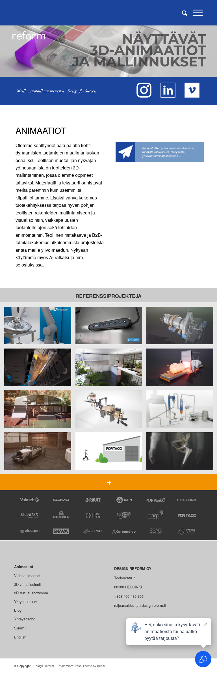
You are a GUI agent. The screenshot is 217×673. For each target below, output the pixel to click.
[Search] (181, 12)
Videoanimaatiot (27, 575)
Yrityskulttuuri (25, 601)
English (20, 637)
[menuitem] (181, 12)
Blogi (18, 610)
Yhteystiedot (24, 619)
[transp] (18, 12)
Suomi (20, 628)
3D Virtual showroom (31, 592)
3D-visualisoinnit (27, 584)
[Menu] (195, 12)
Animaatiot (23, 566)
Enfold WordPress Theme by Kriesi (81, 665)
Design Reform (43, 665)
